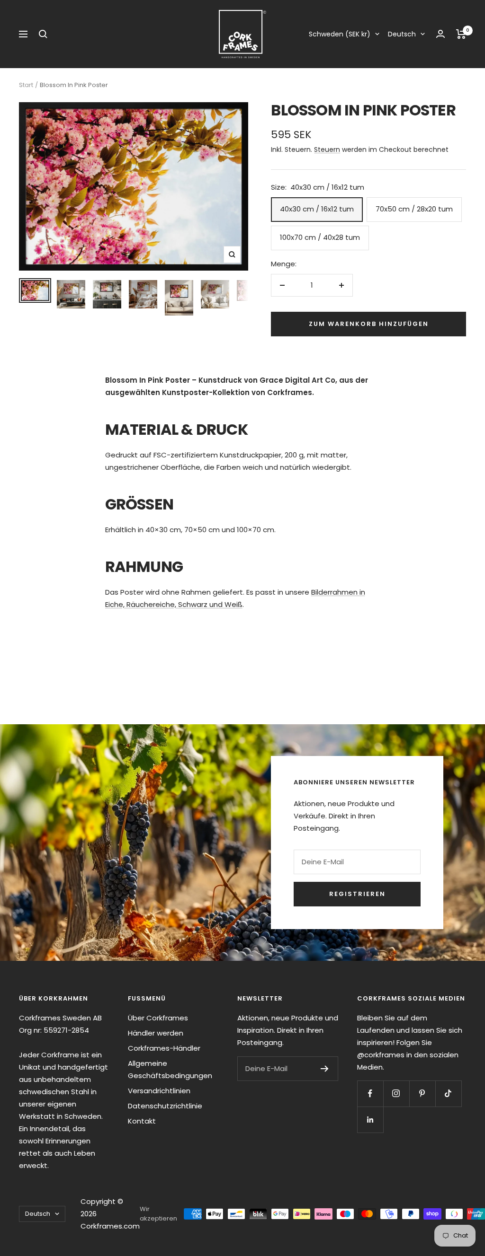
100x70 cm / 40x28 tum (320, 237)
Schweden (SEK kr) (339, 34)
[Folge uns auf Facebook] (370, 1093)
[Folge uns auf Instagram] (396, 1093)
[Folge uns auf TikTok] (448, 1093)
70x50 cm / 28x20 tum (414, 209)
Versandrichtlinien (159, 1091)
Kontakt (142, 1121)
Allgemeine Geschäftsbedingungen (170, 1069)
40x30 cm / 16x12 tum (317, 209)
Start (26, 84)
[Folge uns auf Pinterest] (422, 1093)
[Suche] (43, 34)
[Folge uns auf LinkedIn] (370, 1120)
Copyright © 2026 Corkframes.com (110, 1213)
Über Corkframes (158, 1018)
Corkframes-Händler (164, 1048)
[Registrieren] (325, 1068)
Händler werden (155, 1033)
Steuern (327, 149)
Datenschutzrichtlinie (165, 1106)
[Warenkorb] (461, 34)
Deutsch (402, 34)
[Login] (440, 34)
